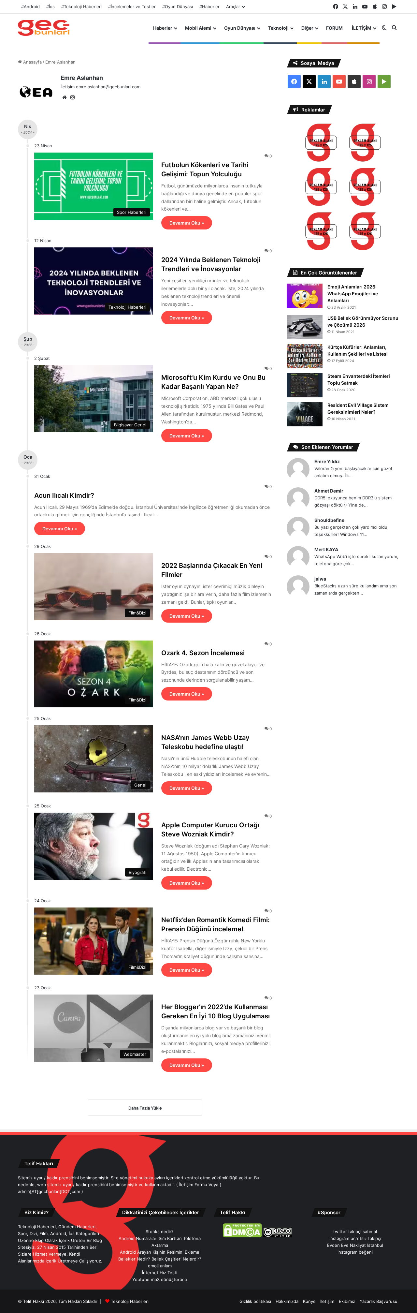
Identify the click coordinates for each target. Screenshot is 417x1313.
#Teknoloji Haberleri (81, 6)
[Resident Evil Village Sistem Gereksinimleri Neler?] (305, 414)
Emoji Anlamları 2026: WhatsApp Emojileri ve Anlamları (352, 293)
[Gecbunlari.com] (43, 28)
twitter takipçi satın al (355, 1231)
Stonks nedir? (160, 1231)
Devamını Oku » (186, 223)
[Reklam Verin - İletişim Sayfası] (321, 143)
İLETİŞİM (361, 28)
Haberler (162, 28)
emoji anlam (160, 1265)
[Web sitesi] (64, 97)
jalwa (320, 579)
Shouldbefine (329, 520)
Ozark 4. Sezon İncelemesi (203, 653)
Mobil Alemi (198, 28)
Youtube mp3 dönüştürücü (159, 1279)
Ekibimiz (347, 1301)
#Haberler (209, 6)
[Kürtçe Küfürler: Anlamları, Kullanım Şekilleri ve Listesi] (305, 356)
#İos (50, 6)
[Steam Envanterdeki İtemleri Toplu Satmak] (305, 385)
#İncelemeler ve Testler (132, 6)
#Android (30, 6)
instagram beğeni (355, 1252)
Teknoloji (278, 28)
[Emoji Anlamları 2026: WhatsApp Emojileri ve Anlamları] (305, 296)
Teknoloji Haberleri (130, 1301)
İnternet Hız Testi (159, 1272)
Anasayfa (32, 62)
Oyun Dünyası (239, 28)
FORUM (334, 28)
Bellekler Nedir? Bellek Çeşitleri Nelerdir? (159, 1258)
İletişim (327, 1301)
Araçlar (233, 6)
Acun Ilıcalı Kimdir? (64, 495)
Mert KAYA (326, 549)
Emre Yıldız (327, 461)
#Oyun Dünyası (177, 6)
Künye (309, 1301)
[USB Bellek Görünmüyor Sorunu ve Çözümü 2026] (305, 327)
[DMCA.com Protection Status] (242, 1235)
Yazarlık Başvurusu (378, 1301)
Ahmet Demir (328, 491)
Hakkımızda (287, 1301)
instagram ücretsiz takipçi (355, 1238)
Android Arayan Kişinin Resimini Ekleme (159, 1252)
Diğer (307, 28)
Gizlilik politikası (255, 1301)
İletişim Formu (193, 1184)
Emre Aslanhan (82, 77)
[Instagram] (72, 97)
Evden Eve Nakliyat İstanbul (355, 1245)
